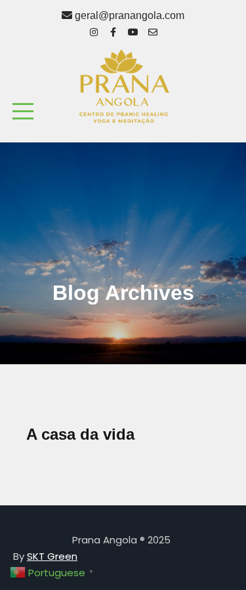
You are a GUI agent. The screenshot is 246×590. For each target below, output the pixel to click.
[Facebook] (113, 30)
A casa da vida (80, 434)
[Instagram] (93, 30)
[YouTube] (133, 30)
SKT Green (52, 556)
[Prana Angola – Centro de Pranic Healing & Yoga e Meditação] (123, 86)
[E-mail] (152, 30)
